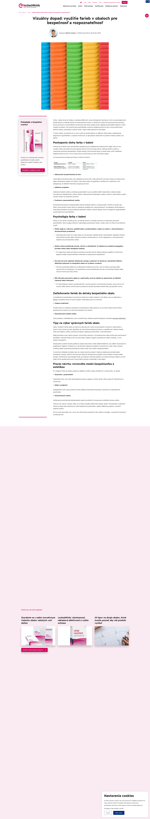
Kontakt (125, 2)
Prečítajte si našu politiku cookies (114, 808)
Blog (29, 12)
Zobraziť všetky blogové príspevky (33, 650)
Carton (55, 299)
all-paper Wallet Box (119, 318)
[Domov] (80, 2)
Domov (24, 12)
